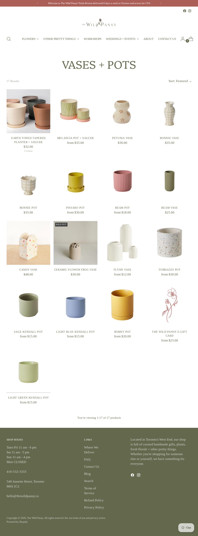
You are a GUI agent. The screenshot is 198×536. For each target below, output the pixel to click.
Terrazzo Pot (169, 269)
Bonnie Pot (28, 207)
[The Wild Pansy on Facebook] (184, 11)
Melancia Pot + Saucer (75, 138)
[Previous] (37, 3)
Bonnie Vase (169, 138)
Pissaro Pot (75, 207)
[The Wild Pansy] (99, 23)
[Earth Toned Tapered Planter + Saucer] (28, 111)
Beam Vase (169, 207)
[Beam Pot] (122, 181)
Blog (87, 474)
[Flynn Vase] (122, 243)
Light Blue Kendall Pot (75, 331)
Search (88, 481)
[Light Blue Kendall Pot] (75, 305)
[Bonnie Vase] (169, 111)
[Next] (160, 3)
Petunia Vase (122, 138)
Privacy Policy (94, 507)
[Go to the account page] (181, 39)
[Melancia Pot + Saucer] (75, 111)
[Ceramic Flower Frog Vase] (75, 243)
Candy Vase (28, 269)
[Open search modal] (9, 39)
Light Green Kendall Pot (28, 397)
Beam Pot (122, 207)
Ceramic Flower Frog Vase (75, 269)
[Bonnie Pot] (28, 181)
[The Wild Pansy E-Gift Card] (169, 305)
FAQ (87, 459)
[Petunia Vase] (122, 111)
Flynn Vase (122, 269)
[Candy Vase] (28, 243)
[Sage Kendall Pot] (28, 305)
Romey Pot (122, 331)
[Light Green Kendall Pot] (28, 371)
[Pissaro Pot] (75, 181)
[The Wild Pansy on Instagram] (189, 11)
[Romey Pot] (122, 305)
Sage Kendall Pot (28, 331)
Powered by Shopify (17, 521)
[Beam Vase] (169, 181)
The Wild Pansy (35, 517)
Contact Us (91, 466)
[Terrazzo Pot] (169, 243)
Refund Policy (94, 500)
